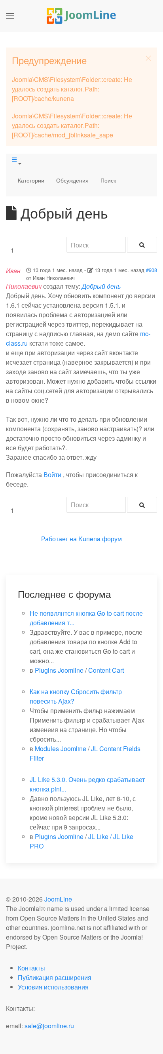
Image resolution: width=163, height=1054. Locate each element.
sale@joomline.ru (49, 1025)
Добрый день (101, 286)
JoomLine (58, 899)
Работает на (59, 538)
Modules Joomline (60, 748)
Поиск (108, 180)
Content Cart (106, 670)
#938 (151, 270)
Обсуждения (72, 180)
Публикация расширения (54, 977)
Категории (31, 180)
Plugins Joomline (59, 670)
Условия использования (53, 986)
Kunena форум (100, 538)
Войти (52, 474)
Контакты (31, 967)
